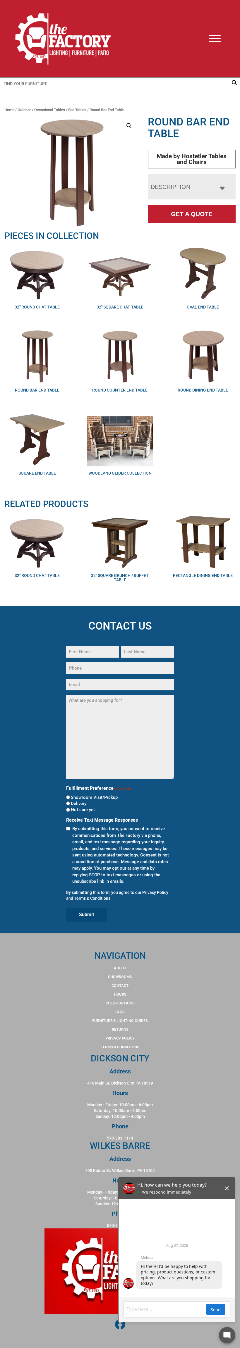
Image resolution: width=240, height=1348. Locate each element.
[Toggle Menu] (220, 38)
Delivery (78, 803)
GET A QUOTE (191, 214)
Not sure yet (83, 809)
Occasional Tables (49, 110)
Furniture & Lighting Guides (120, 1020)
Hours (120, 994)
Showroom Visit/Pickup (94, 797)
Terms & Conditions (92, 898)
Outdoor (24, 110)
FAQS (120, 1012)
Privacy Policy (155, 892)
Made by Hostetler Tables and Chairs (192, 159)
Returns (120, 1029)
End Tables (77, 110)
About (120, 968)
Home (9, 110)
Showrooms (120, 977)
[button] (129, 125)
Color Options (120, 1003)
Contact (120, 985)
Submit (86, 914)
